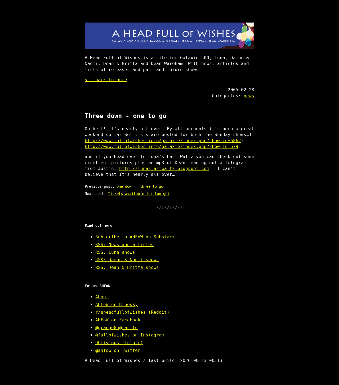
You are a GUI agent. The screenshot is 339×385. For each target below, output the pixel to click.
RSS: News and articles (124, 244)
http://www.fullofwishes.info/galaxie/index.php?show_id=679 (161, 146)
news (249, 95)
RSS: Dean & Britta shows (127, 267)
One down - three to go (140, 186)
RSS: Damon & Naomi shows (127, 259)
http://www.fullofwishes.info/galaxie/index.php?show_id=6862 (163, 140)
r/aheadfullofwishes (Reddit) (132, 312)
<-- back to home (106, 79)
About (102, 296)
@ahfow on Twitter (117, 350)
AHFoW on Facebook (117, 319)
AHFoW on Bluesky (116, 304)
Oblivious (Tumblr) (119, 342)
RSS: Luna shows (115, 252)
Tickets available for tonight (139, 193)
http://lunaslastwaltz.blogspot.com (164, 168)
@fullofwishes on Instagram (129, 335)
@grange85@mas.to (116, 327)
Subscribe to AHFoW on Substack (135, 236)
